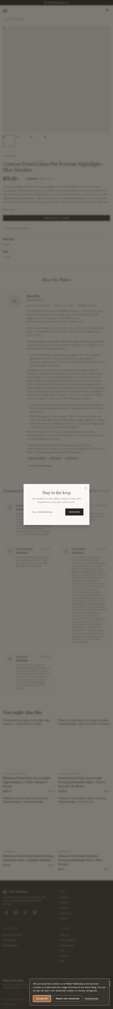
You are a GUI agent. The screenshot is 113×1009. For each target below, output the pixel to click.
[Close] (85, 487)
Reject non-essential (67, 998)
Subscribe (74, 512)
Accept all (42, 998)
